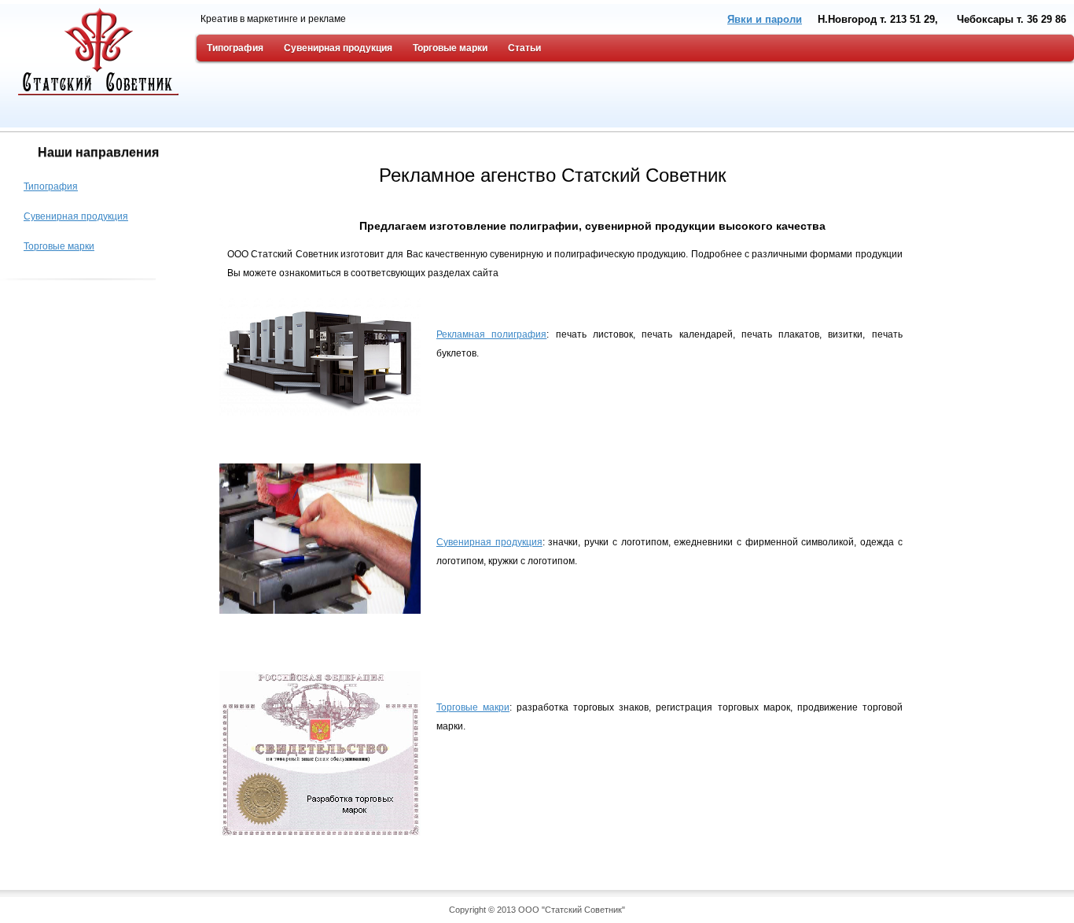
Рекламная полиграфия (491, 334)
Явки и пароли (764, 19)
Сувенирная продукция (489, 542)
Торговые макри (472, 707)
